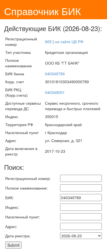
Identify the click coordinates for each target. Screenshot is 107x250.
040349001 (55, 92)
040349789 (55, 73)
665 (48, 41)
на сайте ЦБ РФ (69, 41)
